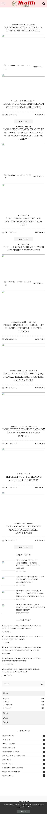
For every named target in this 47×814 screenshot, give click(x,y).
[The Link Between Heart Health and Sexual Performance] (23, 266)
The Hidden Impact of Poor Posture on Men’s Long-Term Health (23, 222)
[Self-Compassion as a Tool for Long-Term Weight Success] (23, 48)
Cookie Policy (27, 807)
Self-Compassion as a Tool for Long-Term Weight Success (23, 29)
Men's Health (23, 215)
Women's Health (7, 775)
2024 (5, 717)
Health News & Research (23, 523)
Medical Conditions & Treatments (23, 370)
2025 (5, 713)
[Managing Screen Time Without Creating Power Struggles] (23, 86)
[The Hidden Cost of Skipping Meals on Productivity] (23, 459)
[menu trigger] (4, 3)
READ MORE (37, 67)
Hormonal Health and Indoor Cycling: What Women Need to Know (30, 607)
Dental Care (6, 739)
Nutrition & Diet (23, 473)
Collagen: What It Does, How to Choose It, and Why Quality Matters (30, 579)
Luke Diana (11, 65)
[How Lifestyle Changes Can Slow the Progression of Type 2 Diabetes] (23, 408)
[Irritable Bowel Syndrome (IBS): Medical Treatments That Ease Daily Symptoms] (23, 356)
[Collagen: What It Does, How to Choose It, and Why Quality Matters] (8, 581)
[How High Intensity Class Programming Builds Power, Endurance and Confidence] (8, 595)
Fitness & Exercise (23, 126)
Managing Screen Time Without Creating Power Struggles (23, 105)
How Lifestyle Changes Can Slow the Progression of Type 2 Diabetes (23, 432)
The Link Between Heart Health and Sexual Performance (23, 249)
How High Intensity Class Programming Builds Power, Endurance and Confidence (30, 593)
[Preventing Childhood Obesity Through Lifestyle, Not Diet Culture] (23, 305)
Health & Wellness (8, 747)
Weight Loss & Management (23, 24)
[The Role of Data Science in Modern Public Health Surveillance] (23, 506)
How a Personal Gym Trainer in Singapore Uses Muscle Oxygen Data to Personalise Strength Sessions (23, 134)
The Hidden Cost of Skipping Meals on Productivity (23, 478)
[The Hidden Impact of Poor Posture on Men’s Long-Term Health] (23, 198)
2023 (5, 722)
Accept (23, 811)
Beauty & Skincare (8, 735)
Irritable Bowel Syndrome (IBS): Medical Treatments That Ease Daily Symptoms (23, 377)
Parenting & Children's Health (23, 101)
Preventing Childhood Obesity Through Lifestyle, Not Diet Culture (23, 328)
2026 (5, 693)
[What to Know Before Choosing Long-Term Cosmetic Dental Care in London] (8, 565)
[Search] (43, 3)
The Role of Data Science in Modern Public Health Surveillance (23, 530)
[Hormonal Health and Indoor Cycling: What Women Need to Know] (8, 608)
